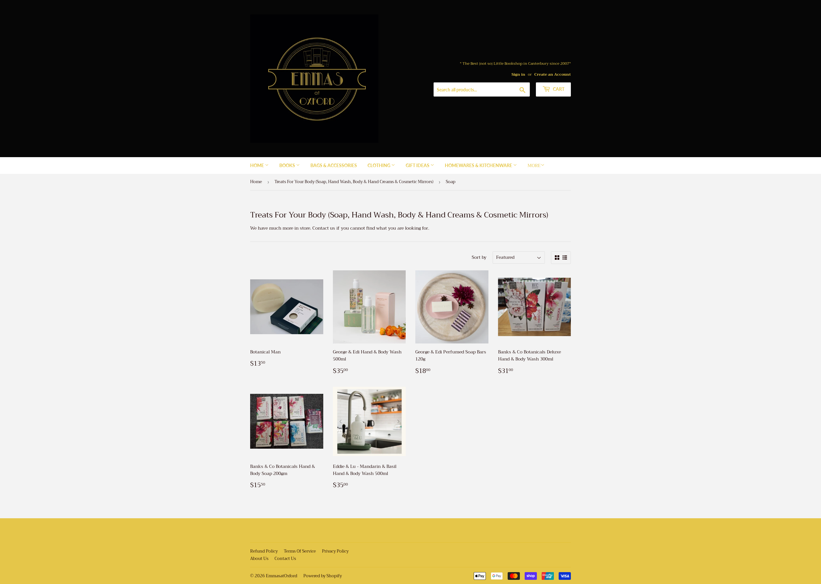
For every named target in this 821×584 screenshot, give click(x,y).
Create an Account (552, 74)
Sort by (479, 257)
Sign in (518, 74)
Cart (558, 89)
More (534, 165)
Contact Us (285, 558)
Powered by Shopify (322, 576)
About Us (259, 558)
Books (287, 165)
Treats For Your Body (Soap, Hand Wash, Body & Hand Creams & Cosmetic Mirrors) (354, 181)
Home (257, 165)
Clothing (379, 165)
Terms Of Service (300, 551)
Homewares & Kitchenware (479, 165)
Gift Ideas (418, 165)
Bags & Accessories (333, 165)
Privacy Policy (335, 551)
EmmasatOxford (281, 576)
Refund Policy (264, 551)
